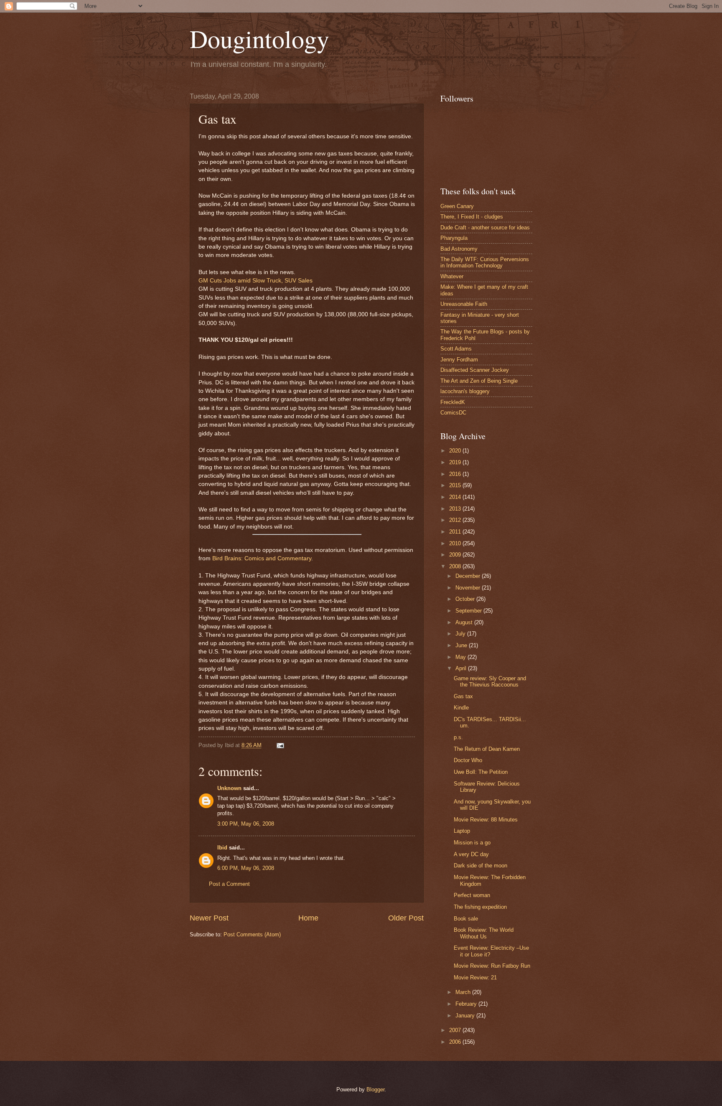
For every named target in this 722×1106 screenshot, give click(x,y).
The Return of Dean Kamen (487, 749)
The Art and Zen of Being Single (479, 381)
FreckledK (452, 402)
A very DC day (471, 854)
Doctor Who (468, 760)
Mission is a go (472, 842)
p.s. (458, 737)
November (468, 588)
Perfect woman (472, 895)
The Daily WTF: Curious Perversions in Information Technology (484, 262)
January (465, 1015)
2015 (456, 485)
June (462, 645)
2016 (456, 474)
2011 (456, 532)
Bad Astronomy (459, 249)
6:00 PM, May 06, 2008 (245, 868)
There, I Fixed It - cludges (471, 217)
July (461, 634)
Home (308, 918)
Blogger (375, 1089)
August (464, 622)
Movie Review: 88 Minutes (486, 819)
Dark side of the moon (480, 865)
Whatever (451, 276)
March (463, 992)
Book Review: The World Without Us (484, 933)
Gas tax (463, 696)
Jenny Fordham (459, 359)
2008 (456, 566)
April (461, 668)
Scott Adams (456, 349)
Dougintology (259, 38)
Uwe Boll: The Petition (481, 772)
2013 (456, 509)
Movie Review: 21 (475, 977)
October (465, 599)
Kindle (461, 707)
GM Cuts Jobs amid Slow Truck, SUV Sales (255, 280)
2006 (456, 1042)
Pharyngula (454, 238)
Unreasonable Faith (463, 304)
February (466, 1004)
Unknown (229, 788)
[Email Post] (279, 745)
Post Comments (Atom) (252, 934)
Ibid (222, 847)
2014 (456, 497)
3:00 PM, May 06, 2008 (245, 824)
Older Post (406, 918)
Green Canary (457, 206)
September (469, 611)
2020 (456, 450)
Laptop (462, 831)
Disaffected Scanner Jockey (474, 370)
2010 (456, 543)
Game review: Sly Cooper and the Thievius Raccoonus (490, 681)
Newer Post (209, 918)
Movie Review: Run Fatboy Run (492, 966)
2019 (456, 462)
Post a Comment (229, 884)
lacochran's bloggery (465, 391)
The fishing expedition (480, 907)
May (461, 657)
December (468, 576)
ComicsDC (453, 412)
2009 (456, 555)
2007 (456, 1030)
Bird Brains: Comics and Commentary (261, 558)
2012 (456, 520)
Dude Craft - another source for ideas (485, 227)
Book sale (466, 918)
